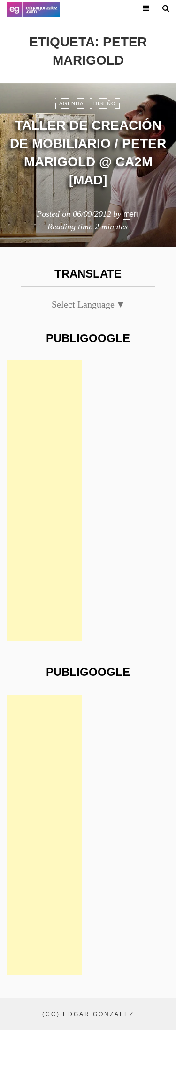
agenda (71, 103)
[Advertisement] (44, 500)
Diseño (104, 103)
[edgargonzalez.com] (33, 9)
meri (130, 213)
